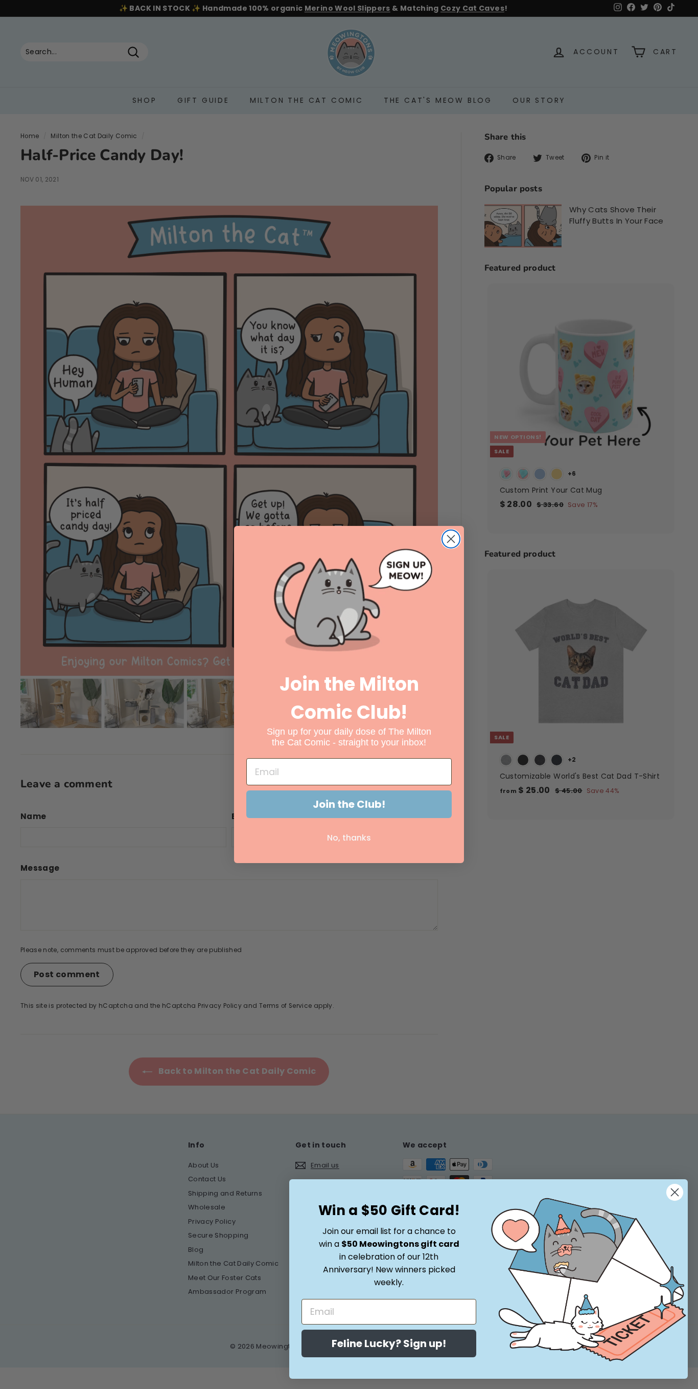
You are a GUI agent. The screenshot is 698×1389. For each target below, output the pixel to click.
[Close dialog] (451, 539)
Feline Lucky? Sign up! (389, 1343)
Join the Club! (349, 804)
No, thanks (349, 838)
